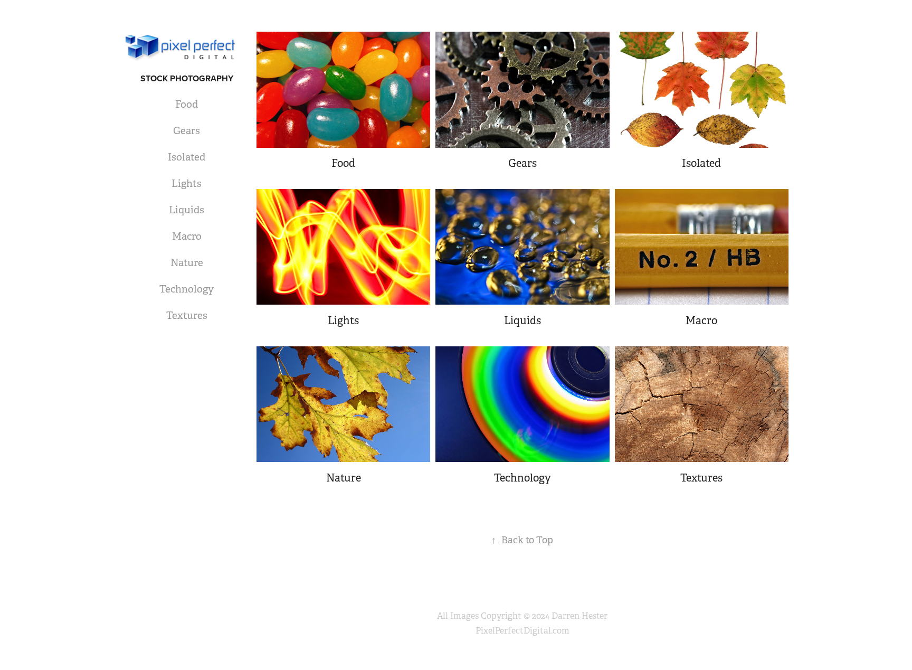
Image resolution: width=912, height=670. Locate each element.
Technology (186, 289)
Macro (187, 236)
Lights (187, 183)
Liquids (186, 210)
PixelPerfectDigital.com (522, 630)
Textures (186, 315)
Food (186, 104)
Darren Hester (579, 615)
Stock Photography (186, 78)
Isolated (186, 157)
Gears (186, 131)
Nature (186, 263)
